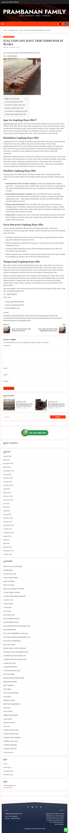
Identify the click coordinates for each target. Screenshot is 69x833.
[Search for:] (26, 417)
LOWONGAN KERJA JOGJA (11, 671)
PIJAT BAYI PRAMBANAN (11, 704)
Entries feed (7, 767)
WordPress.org (8, 775)
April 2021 (6, 511)
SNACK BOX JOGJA (9, 723)
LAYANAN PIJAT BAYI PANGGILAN (14, 656)
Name (5, 368)
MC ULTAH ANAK (9, 674)
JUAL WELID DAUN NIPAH (12, 641)
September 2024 (8, 471)
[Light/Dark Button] (59, 24)
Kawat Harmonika (9, 644)
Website (6, 381)
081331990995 (12, 56)
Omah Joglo (7, 697)
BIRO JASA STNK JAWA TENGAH (13, 589)
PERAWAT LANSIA (9, 700)
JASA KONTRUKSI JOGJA (11, 622)
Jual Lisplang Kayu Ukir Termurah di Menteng (24, 405)
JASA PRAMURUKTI (9, 630)
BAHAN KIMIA (8, 570)
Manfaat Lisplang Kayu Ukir (14, 108)
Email (5, 375)
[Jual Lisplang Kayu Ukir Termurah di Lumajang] (41, 404)
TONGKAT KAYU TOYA (10, 741)
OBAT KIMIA (7, 689)
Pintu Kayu (6, 708)
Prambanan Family (34, 11)
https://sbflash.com (13, 308)
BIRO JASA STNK (8, 585)
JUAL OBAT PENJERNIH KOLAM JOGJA (15, 633)
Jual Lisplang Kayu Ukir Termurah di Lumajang (56, 405)
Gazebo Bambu (8, 604)
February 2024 (8, 478)
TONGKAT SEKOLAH (10, 749)
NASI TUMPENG (8, 685)
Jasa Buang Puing (9, 615)
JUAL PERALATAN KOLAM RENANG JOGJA (16, 637)
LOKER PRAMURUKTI (10, 667)
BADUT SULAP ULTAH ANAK (12, 566)
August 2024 (7, 474)
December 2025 (8, 463)
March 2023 (7, 492)
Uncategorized (8, 752)
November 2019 (8, 525)
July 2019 (6, 540)
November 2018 (8, 551)
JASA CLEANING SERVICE (11, 618)
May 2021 (6, 507)
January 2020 (7, 522)
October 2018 (7, 554)
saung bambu (7, 719)
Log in (5, 764)
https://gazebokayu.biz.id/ (15, 302)
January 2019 (7, 547)
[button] (3, 24)
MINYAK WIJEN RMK (10, 682)
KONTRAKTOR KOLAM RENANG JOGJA (15, 652)
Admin (6, 47)
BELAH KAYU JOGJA (9, 574)
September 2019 (8, 532)
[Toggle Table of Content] (25, 98)
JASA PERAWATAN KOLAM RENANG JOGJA (17, 626)
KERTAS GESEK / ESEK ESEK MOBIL (14, 648)
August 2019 (7, 536)
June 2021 (6, 503)
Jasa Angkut (7, 611)
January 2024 (7, 482)
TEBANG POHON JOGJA (11, 730)
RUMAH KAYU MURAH (10, 715)
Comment (7, 345)
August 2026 (7, 456)
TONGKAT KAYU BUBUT (11, 734)
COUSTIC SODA (8, 600)
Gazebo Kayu (7, 607)
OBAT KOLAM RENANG (10, 693)
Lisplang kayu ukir (10, 124)
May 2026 (6, 460)
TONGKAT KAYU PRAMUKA (12, 737)
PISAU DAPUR (7, 711)
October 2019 (7, 529)
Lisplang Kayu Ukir (9, 37)
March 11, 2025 (22, 408)
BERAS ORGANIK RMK (10, 578)
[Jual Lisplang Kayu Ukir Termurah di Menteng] (9, 404)
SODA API (6, 726)
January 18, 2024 (15, 47)
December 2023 (8, 485)
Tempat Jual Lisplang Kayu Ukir (15, 114)
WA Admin (66, 24)
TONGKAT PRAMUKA (10, 745)
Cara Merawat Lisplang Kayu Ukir (16, 111)
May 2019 (6, 543)
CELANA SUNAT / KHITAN (11, 592)
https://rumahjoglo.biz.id (15, 305)
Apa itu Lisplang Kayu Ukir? (14, 102)
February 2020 (8, 518)
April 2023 (6, 489)
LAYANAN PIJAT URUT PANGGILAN (14, 659)
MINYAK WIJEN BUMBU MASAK (13, 678)
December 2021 (8, 500)
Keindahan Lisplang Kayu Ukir (15, 105)
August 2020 (7, 514)
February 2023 (8, 496)
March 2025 (7, 467)
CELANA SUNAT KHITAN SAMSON (14, 596)
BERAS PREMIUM (9, 581)
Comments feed (8, 771)
